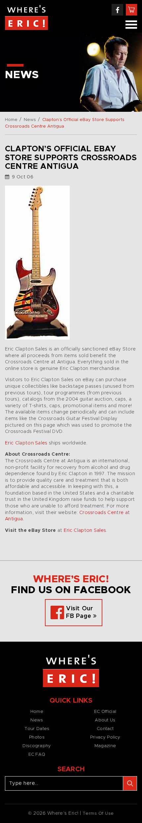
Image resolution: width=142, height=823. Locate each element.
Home (11, 120)
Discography (36, 746)
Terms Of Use (98, 813)
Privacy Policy (105, 737)
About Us (105, 720)
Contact (105, 729)
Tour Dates (37, 729)
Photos (37, 737)
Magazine (105, 746)
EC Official (105, 712)
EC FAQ (37, 754)
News (30, 120)
